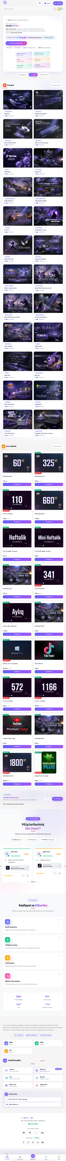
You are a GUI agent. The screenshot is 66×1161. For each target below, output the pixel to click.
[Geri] (45, 798)
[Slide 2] (33, 882)
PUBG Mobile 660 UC (40, 513)
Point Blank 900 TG (7, 588)
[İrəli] (49, 798)
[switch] (60, 9)
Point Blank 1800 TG (39, 626)
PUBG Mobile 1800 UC (8, 776)
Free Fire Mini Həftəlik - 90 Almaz (43, 551)
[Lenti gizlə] (27, 1152)
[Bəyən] (23, 876)
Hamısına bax (56, 85)
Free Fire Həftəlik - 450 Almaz (10, 551)
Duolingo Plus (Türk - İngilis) (41, 776)
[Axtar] (54, 9)
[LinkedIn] (38, 1142)
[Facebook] (24, 1142)
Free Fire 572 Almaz (8, 701)
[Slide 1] (28, 882)
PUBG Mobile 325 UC (40, 476)
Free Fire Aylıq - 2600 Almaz (10, 626)
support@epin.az (13, 1104)
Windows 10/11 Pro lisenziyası (10, 663)
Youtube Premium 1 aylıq (9, 738)
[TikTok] (33, 1142)
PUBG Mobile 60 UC (7, 476)
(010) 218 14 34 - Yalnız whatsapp (18, 1099)
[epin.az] (5, 2)
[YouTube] (42, 1142)
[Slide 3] (37, 882)
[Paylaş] (27, 876)
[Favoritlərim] (40, 3)
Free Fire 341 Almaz (40, 588)
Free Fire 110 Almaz (8, 513)
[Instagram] (28, 1142)
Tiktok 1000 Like (39, 663)
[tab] (22, 74)
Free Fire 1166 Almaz (40, 701)
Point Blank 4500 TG (39, 738)
